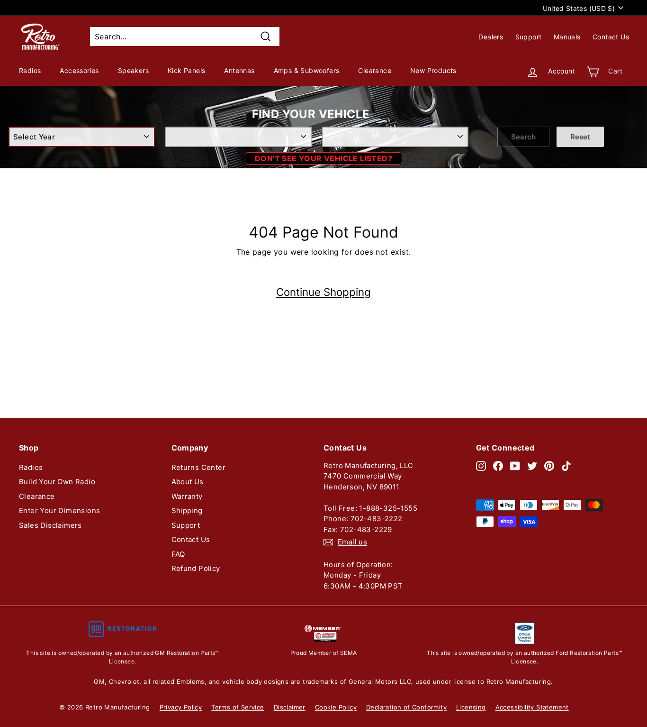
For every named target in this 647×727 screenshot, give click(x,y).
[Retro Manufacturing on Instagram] (481, 465)
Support (528, 37)
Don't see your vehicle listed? (323, 158)
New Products (433, 70)
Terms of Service (237, 707)
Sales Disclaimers (50, 525)
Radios (30, 70)
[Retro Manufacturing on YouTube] (515, 465)
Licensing (471, 707)
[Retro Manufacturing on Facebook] (498, 465)
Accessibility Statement (532, 707)
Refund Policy (195, 568)
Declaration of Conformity (406, 707)
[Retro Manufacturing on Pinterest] (549, 465)
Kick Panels (186, 70)
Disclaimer (290, 707)
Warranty (187, 496)
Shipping (187, 510)
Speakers (133, 70)
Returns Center (198, 467)
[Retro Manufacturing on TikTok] (566, 465)
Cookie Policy (336, 707)
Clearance (374, 70)
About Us (187, 481)
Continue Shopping (323, 291)
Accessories (79, 70)
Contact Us (611, 37)
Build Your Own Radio (57, 481)
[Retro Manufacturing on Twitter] (532, 465)
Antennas (239, 70)
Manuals (567, 37)
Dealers (490, 37)
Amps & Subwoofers (307, 70)
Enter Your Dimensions (59, 510)
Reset (580, 136)
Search (523, 136)
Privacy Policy (181, 707)
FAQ (178, 554)
